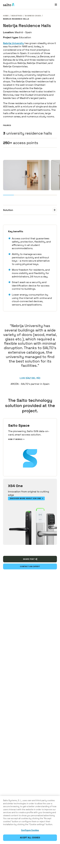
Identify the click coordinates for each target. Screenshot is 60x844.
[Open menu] (55, 4)
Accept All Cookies (30, 837)
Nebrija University (13, 43)
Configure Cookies (30, 830)
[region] (30, 820)
